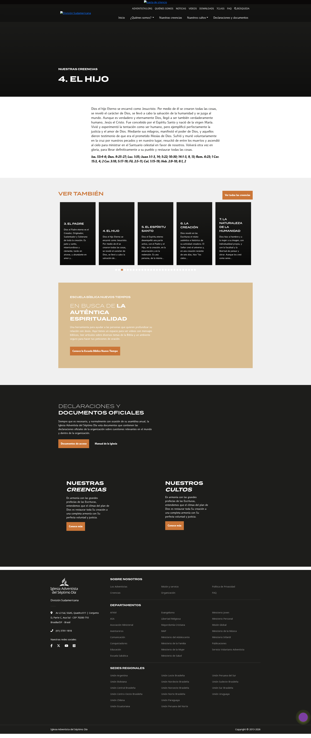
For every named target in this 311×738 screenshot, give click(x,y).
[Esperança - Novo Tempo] (303, 717)
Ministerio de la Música (224, 631)
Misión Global (219, 624)
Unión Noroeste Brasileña (175, 687)
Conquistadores (118, 643)
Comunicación (117, 637)
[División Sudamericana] (65, 586)
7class (221, 8)
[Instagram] (74, 646)
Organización (168, 592)
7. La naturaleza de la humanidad (230, 225)
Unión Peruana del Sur (224, 675)
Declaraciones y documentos (230, 17)
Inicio (121, 17)
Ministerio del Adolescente (175, 637)
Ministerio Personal (222, 618)
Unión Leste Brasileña (173, 675)
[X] (60, 646)
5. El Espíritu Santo (154, 229)
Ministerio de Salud (171, 655)
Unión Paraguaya (170, 700)
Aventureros (116, 631)
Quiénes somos (164, 8)
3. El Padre (74, 224)
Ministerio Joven (220, 612)
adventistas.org (142, 8)
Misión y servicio (170, 586)
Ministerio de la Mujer (173, 649)
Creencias (115, 592)
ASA (112, 618)
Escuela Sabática (119, 655)
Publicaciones (219, 643)
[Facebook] (53, 646)
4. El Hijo (111, 231)
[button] (116, 270)
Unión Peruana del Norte (174, 706)
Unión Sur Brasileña (222, 687)
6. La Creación (189, 225)
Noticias (181, 8)
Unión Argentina (119, 675)
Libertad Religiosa (171, 618)
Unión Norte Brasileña (173, 693)
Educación (115, 649)
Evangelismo (168, 612)
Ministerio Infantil (221, 637)
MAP (163, 631)
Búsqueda (243, 8)
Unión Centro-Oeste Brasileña (126, 693)
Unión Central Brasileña (122, 687)
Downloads (206, 8)
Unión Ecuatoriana (120, 706)
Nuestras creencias (170, 17)
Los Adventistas (118, 586)
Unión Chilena (117, 700)
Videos (193, 8)
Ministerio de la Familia (173, 643)
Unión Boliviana (118, 681)
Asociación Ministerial (121, 624)
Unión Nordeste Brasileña (175, 681)
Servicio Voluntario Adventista (228, 649)
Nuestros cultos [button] (196, 17)
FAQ (229, 8)
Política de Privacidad (223, 586)
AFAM (113, 612)
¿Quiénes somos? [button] (141, 17)
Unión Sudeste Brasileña (225, 681)
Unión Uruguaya (221, 693)
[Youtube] (68, 646)
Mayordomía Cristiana (173, 624)
